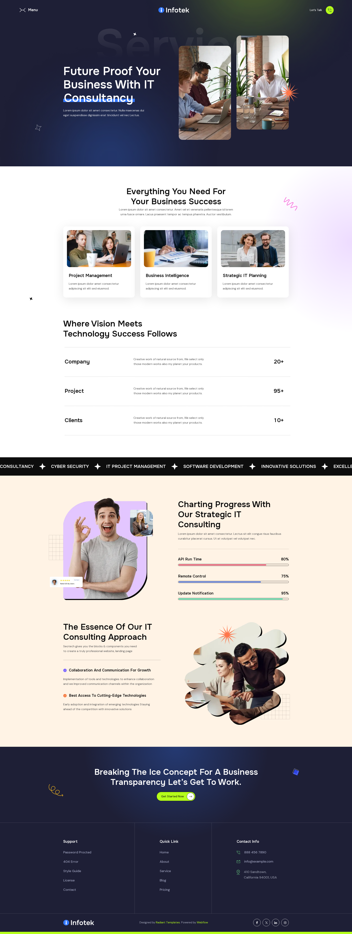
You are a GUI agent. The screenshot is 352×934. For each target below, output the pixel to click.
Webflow (202, 922)
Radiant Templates (168, 922)
